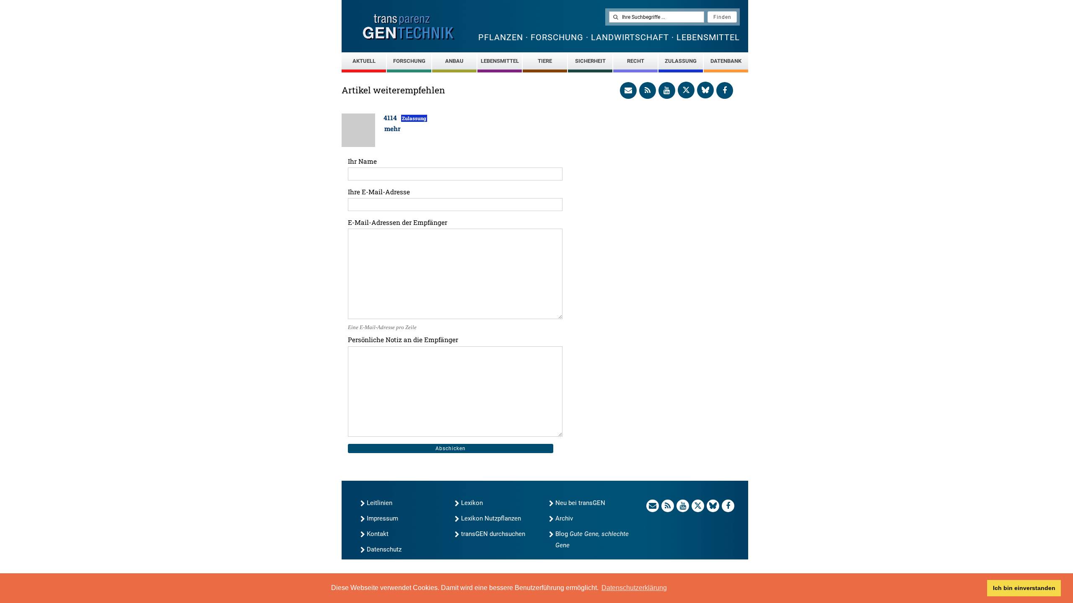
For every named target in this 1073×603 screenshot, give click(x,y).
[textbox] (656, 17)
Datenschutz (384, 549)
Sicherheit (590, 61)
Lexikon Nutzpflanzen (491, 518)
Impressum (382, 518)
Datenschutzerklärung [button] (634, 587)
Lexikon (472, 503)
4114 (391, 117)
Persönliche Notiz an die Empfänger (403, 339)
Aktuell (364, 61)
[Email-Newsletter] (628, 90)
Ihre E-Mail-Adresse (379, 192)
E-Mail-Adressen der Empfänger (397, 222)
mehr (392, 128)
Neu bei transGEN (580, 503)
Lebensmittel (500, 61)
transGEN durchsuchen (493, 534)
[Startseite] (409, 27)
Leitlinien (379, 503)
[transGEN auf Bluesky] (705, 90)
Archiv (564, 518)
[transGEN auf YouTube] (666, 90)
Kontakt (378, 534)
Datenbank (725, 61)
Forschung (409, 61)
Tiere (545, 61)
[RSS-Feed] (647, 90)
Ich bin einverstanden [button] (1024, 588)
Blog (592, 539)
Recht (635, 61)
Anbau (454, 61)
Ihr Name (362, 161)
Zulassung (681, 61)
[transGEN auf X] (686, 90)
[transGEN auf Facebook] (724, 90)
